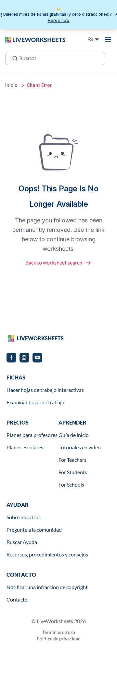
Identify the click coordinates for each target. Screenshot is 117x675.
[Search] (13, 57)
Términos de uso (58, 632)
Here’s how (59, 20)
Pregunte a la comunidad (34, 529)
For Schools (71, 484)
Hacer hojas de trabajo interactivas (45, 390)
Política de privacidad (59, 638)
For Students (72, 472)
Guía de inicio (73, 435)
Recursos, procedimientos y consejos (47, 554)
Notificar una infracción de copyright (47, 587)
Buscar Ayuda (21, 542)
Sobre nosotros (23, 517)
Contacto (17, 599)
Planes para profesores (32, 435)
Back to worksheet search (53, 262)
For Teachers (72, 460)
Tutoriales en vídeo (79, 447)
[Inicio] (35, 39)
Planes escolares (24, 447)
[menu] (108, 39)
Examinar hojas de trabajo (35, 402)
